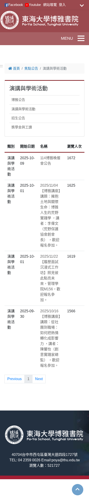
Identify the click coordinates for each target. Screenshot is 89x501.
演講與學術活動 (23, 109)
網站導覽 (50, 5)
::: (1, 66)
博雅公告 (18, 100)
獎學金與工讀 (21, 127)
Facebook (15, 5)
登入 (62, 5)
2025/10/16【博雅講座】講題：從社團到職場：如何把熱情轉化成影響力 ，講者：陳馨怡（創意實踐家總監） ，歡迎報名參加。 (50, 338)
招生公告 (18, 118)
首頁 (16, 68)
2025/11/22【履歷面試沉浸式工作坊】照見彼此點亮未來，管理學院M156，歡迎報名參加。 (50, 278)
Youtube (35, 5)
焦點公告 (31, 68)
